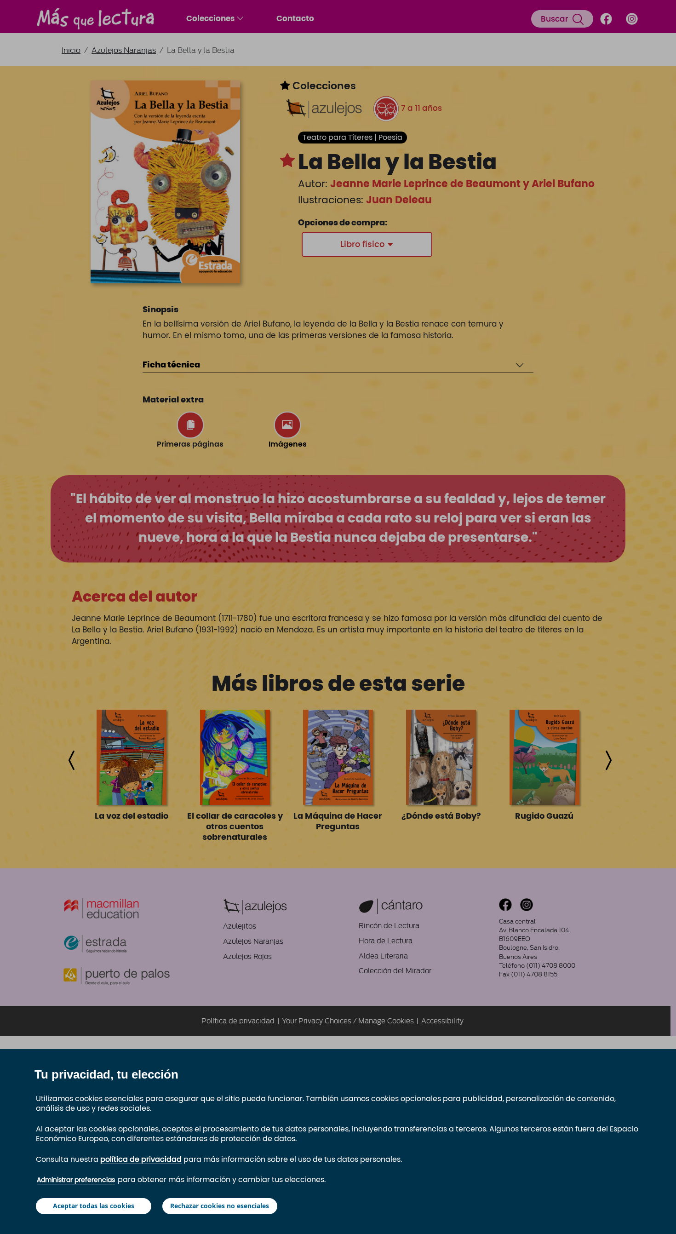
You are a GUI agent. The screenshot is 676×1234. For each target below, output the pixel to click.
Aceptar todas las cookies (93, 1205)
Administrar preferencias (76, 1180)
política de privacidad (141, 1159)
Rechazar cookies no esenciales (219, 1205)
